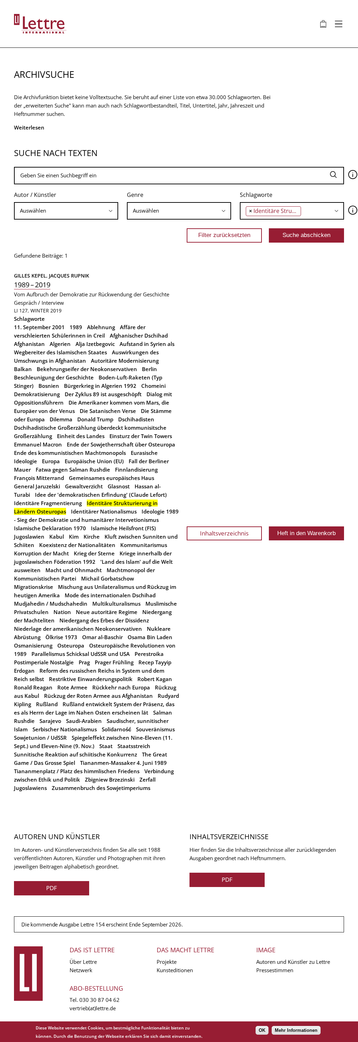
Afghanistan (29, 343)
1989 (76, 327)
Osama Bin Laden (150, 637)
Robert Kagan (154, 678)
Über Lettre (83, 961)
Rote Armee (72, 687)
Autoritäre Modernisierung (125, 360)
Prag (84, 662)
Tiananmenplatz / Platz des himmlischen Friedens (76, 771)
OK (262, 1030)
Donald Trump (95, 419)
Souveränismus (155, 729)
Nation (62, 611)
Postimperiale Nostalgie (44, 662)
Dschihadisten (136, 419)
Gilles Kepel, (31, 275)
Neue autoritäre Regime (106, 611)
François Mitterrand (39, 477)
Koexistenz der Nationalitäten (77, 544)
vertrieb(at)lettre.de (93, 1008)
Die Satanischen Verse (108, 410)
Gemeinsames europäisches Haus (111, 477)
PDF (51, 888)
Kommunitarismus (143, 544)
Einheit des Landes (81, 436)
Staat (106, 745)
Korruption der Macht (41, 553)
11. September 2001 (39, 327)
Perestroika (149, 653)
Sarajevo (50, 720)
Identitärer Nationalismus (104, 511)
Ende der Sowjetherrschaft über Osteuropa (121, 444)
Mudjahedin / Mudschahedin (50, 603)
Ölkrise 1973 (61, 637)
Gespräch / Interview (39, 302)
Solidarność (116, 729)
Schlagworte (256, 195)
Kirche (92, 536)
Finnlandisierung (136, 469)
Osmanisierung (33, 645)
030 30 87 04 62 (99, 999)
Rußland (47, 704)
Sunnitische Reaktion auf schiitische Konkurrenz (75, 754)
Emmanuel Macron (38, 444)
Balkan (23, 368)
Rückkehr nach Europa (121, 687)
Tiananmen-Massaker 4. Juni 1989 (123, 762)
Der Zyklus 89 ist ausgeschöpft (103, 394)
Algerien (60, 343)
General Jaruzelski (37, 486)
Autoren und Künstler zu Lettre (293, 961)
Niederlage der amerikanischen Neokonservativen (78, 628)
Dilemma (61, 419)
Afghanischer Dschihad (139, 335)
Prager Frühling (114, 662)
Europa (51, 461)
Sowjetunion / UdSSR (40, 737)
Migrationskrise (33, 586)
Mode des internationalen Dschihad (110, 595)
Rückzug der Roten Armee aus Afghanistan (98, 695)
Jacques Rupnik (69, 275)
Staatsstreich (133, 745)
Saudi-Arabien (84, 720)
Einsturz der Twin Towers (140, 436)
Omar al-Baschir (102, 637)
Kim (74, 536)
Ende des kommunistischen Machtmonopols (70, 452)
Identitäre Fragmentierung (48, 503)
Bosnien (48, 385)
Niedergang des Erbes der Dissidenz (104, 620)
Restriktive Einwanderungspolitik (91, 678)
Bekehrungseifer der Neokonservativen (87, 368)
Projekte (167, 961)
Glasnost (119, 486)
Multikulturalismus (116, 603)
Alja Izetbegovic (95, 343)
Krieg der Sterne (94, 553)
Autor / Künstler (35, 195)
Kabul (56, 536)
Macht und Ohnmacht (73, 570)
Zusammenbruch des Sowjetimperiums (101, 787)
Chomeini (153, 385)
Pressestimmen (274, 970)
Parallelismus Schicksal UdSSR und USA (80, 653)
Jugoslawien (29, 536)
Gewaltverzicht (84, 486)
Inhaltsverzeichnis (224, 533)
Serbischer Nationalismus (65, 729)
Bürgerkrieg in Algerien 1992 (100, 385)
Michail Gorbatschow (107, 578)
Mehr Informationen (296, 1030)
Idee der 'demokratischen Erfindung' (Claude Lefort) (101, 494)
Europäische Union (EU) (94, 461)
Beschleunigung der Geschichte (54, 377)
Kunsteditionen (175, 970)
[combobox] (66, 211)
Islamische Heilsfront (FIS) (123, 528)
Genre (135, 195)
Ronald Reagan (33, 687)
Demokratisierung (37, 394)
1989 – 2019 (32, 284)
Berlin (149, 368)
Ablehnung (101, 327)
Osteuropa (70, 645)
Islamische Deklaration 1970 (50, 528)
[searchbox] (66, 211)
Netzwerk (81, 970)
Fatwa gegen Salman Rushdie (73, 469)
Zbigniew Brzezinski (110, 779)
